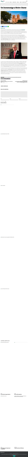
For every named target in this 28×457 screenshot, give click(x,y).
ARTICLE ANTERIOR (3, 80)
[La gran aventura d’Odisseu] (20, 421)
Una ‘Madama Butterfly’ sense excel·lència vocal (7, 81)
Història (6, 78)
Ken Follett (11, 77)
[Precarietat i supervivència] (7, 367)
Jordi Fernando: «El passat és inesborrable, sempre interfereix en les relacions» (21, 81)
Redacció (4, 82)
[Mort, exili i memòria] (20, 367)
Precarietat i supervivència (5, 394)
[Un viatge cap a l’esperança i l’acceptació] (7, 421)
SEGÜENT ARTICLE (24, 80)
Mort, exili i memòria (18, 394)
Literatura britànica (15, 77)
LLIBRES (9, 78)
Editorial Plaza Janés (6, 77)
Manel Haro (19, 77)
